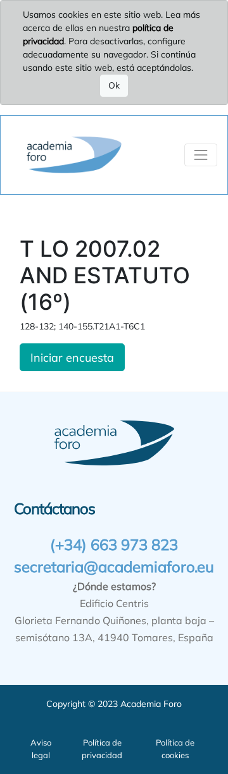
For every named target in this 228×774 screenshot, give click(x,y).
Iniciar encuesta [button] (72, 357)
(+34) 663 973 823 (114, 544)
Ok (114, 85)
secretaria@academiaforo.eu (114, 566)
